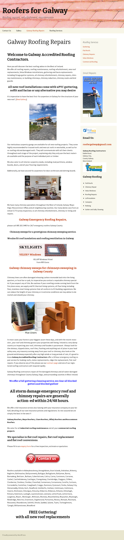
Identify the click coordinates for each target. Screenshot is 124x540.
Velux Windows (88, 58)
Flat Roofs (86, 50)
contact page (52, 363)
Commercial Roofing (90, 62)
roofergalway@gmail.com (97, 144)
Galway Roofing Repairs (35, 30)
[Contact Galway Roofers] (43, 458)
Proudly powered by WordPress (14, 535)
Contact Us (6, 30)
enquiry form (25, 446)
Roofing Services (56, 30)
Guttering (86, 47)
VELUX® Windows (30, 254)
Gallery (18, 30)
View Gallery (21, 99)
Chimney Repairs (89, 54)
